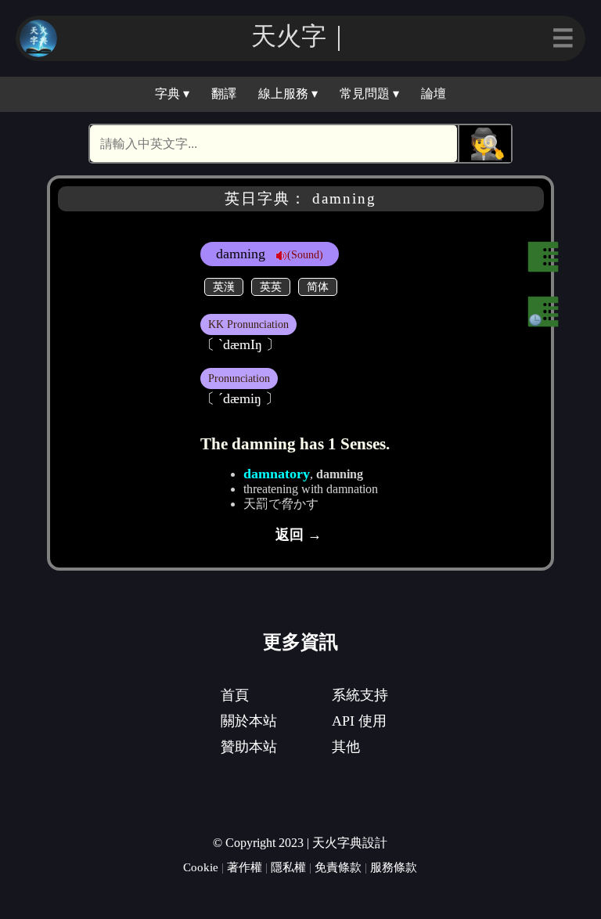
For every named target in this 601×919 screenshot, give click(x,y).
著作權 (244, 867)
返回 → (298, 534)
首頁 (235, 695)
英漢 (224, 286)
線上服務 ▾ (288, 93)
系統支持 (360, 695)
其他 (346, 747)
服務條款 (393, 867)
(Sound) (305, 254)
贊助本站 (249, 747)
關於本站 (249, 721)
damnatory (276, 473)
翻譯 (223, 93)
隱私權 (288, 867)
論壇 (433, 93)
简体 (318, 286)
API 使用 (359, 721)
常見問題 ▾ (369, 93)
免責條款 (338, 867)
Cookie (200, 867)
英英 (271, 286)
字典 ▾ (172, 93)
